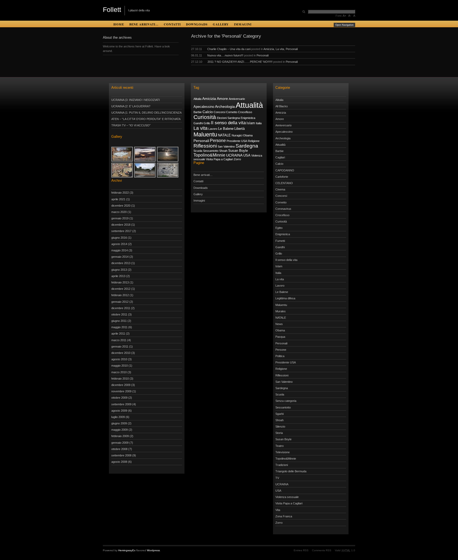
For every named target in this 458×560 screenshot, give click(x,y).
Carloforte (281, 176)
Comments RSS (321, 550)
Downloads (197, 24)
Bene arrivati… (143, 24)
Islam (250, 123)
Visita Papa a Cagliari (219, 159)
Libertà (239, 129)
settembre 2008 (121, 455)
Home (118, 24)
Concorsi (219, 112)
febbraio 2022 (120, 192)
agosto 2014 (119, 244)
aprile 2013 (118, 276)
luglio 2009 (118, 417)
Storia (279, 432)
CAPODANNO (284, 170)
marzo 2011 (118, 340)
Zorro (237, 159)
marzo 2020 (119, 212)
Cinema (280, 189)
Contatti (172, 24)
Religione (253, 141)
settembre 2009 (121, 404)
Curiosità (204, 117)
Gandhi (198, 123)
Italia (259, 123)
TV (277, 477)
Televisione (282, 452)
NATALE (224, 135)
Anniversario (237, 98)
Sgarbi (279, 413)
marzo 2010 (119, 372)
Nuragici (237, 135)
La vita (280, 49)
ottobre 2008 (119, 449)
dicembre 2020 (120, 205)
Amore (222, 98)
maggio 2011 (119, 327)
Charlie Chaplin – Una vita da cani (228, 49)
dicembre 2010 (120, 352)
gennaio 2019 (120, 218)
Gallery (221, 24)
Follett (112, 9)
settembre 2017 (121, 231)
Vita (277, 510)
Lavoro (212, 128)
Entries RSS (301, 550)
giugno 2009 (119, 423)
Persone (218, 140)
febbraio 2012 (120, 295)
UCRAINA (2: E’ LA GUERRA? (130, 106)
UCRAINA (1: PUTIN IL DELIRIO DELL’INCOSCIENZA (146, 112)
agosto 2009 (119, 410)
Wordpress (153, 550)
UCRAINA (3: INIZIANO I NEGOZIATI (135, 99)
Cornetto (231, 112)
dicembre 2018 (120, 224)
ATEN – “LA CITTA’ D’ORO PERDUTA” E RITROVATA (145, 119)
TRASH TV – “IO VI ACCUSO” (131, 125)
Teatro (279, 445)
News (279, 324)
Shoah (223, 150)
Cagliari (280, 157)
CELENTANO (284, 183)
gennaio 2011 (119, 346)
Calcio (207, 112)
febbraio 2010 (120, 378)
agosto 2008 (119, 461)
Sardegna (247, 146)
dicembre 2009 (120, 384)
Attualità (249, 105)
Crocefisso (245, 112)
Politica (279, 356)
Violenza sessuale (287, 497)
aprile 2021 (118, 199)
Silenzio (280, 426)
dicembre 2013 (120, 263)
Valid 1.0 (345, 550)
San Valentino (226, 146)
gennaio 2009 (120, 442)
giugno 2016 (119, 237)
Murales (280, 311)
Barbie (197, 112)
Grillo (207, 123)
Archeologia (225, 106)
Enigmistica (248, 117)
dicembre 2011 (120, 308)
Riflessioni (205, 146)
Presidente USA (237, 141)
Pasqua (280, 336)
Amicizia (268, 49)
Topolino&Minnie (209, 155)
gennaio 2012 (120, 301)
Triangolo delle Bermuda (290, 471)
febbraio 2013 (120, 282)
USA (246, 155)
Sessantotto (210, 150)
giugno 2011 (119, 320)
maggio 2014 (119, 250)
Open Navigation (344, 25)
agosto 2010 (119, 359)
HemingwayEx (126, 550)
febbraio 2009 (120, 436)
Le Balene (226, 129)
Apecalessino (203, 107)
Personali (292, 49)
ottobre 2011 (119, 314)
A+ (344, 15)
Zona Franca (283, 516)
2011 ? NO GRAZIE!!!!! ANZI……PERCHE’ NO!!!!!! (240, 61)
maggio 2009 (119, 429)
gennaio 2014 (120, 256)
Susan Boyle (238, 151)
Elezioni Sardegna (228, 117)
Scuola (197, 150)
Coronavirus (283, 208)
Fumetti (280, 240)
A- (349, 15)
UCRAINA (234, 155)
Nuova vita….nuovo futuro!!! (225, 55)
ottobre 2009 (119, 397)
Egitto (279, 227)
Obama (248, 135)
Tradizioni (281, 464)
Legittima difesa (285, 298)
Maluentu (205, 134)
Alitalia (197, 98)
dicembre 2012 (120, 288)
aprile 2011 (118, 333)
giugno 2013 (119, 269)
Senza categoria (285, 400)
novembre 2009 (121, 391)
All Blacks (281, 106)
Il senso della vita (228, 122)
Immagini (243, 24)
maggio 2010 (119, 365)
